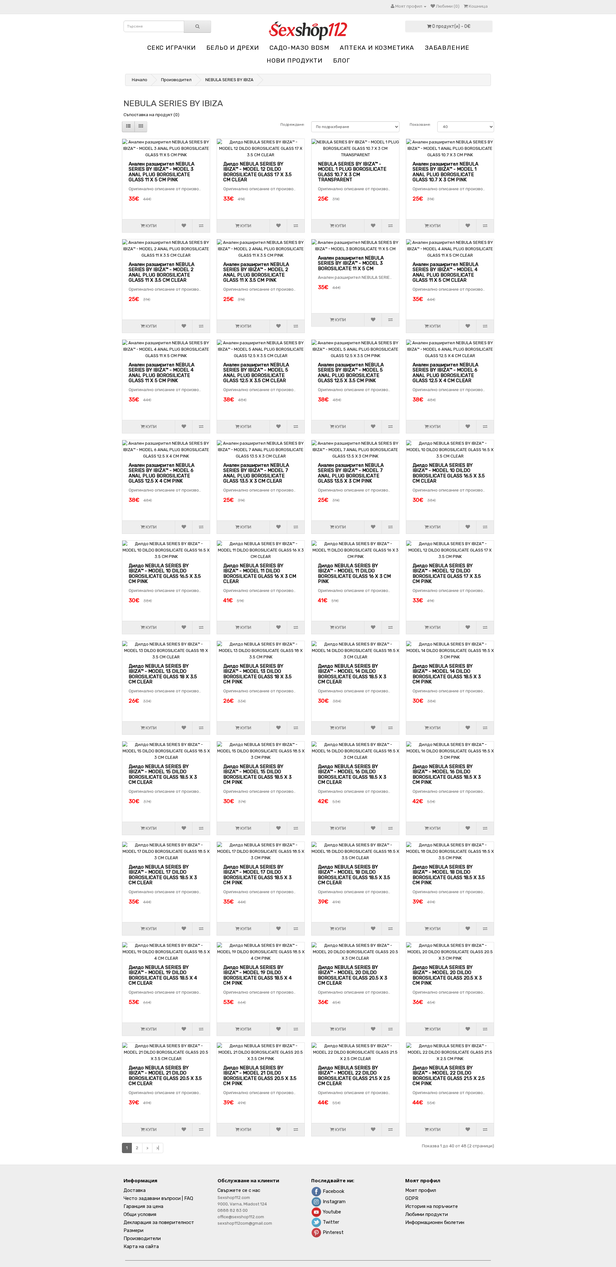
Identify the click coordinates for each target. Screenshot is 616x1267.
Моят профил (420, 1190)
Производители (142, 1238)
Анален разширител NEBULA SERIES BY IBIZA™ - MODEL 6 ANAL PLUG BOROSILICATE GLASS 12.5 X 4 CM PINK (161, 473)
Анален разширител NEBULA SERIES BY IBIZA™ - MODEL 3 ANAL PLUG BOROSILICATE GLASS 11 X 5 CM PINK (161, 172)
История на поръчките (431, 1206)
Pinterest (332, 1232)
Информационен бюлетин (434, 1222)
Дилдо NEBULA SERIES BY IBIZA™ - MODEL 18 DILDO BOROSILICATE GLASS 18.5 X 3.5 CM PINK (449, 875)
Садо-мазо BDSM (299, 47)
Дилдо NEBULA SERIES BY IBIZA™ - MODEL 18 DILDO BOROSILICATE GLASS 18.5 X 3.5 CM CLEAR (354, 875)
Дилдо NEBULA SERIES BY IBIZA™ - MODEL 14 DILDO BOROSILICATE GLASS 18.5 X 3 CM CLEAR (352, 674)
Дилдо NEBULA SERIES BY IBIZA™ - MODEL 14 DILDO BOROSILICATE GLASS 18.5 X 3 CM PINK (447, 674)
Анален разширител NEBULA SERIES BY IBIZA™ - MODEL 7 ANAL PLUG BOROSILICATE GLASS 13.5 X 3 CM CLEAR (256, 473)
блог (341, 60)
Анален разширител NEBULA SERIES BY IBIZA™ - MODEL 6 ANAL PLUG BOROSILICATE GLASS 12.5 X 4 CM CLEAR (445, 373)
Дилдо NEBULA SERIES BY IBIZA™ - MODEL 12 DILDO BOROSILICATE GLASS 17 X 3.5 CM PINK (447, 574)
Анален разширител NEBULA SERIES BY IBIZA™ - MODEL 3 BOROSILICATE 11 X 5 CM (351, 263)
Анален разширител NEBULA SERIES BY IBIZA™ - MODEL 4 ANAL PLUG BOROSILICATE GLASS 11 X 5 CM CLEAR (445, 272)
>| (157, 1147)
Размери (133, 1230)
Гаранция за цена (143, 1206)
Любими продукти (426, 1214)
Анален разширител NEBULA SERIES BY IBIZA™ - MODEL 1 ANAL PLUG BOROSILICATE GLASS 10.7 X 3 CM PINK (445, 172)
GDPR (411, 1198)
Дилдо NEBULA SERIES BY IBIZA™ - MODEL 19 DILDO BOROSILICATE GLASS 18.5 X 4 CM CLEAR (163, 975)
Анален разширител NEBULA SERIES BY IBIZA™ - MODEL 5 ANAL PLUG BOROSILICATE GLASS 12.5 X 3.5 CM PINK (351, 373)
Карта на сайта (141, 1246)
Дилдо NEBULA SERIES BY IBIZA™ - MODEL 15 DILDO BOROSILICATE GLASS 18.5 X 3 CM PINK (257, 774)
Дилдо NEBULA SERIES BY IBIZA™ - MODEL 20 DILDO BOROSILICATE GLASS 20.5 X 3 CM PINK (447, 975)
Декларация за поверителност (159, 1222)
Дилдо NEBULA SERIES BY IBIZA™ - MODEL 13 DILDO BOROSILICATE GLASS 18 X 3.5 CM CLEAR (163, 674)
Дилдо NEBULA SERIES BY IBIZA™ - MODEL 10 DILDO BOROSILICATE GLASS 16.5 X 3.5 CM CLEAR (449, 473)
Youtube (331, 1212)
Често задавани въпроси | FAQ (158, 1198)
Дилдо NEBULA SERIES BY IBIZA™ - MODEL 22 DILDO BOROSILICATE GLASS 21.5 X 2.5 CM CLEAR (354, 1076)
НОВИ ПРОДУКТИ (294, 60)
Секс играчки (171, 47)
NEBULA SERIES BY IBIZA (229, 79)
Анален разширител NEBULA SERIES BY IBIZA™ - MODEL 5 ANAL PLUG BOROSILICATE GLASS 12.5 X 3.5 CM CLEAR (256, 373)
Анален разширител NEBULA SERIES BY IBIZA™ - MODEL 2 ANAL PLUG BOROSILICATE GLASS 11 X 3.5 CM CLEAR (161, 272)
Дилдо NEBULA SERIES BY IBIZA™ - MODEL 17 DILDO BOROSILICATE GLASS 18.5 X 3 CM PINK (257, 875)
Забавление (447, 47)
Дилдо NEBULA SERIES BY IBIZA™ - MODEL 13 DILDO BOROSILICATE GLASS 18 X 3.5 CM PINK (257, 674)
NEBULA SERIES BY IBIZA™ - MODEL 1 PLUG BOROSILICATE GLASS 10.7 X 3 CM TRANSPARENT (352, 172)
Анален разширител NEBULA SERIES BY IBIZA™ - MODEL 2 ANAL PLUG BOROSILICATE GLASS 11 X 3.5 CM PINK (256, 272)
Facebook (332, 1191)
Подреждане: (292, 124)
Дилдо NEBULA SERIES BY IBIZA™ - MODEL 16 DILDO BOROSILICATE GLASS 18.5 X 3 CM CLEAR (352, 774)
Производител (176, 79)
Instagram (333, 1201)
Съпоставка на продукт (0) (151, 114)
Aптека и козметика (377, 47)
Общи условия (140, 1214)
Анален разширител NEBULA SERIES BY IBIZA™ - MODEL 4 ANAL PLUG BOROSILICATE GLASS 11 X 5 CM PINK (161, 373)
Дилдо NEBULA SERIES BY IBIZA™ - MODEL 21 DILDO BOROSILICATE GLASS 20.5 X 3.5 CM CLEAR (165, 1076)
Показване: (420, 124)
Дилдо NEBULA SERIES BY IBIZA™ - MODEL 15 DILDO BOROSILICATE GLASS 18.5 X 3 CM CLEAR (163, 774)
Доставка (135, 1190)
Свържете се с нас (239, 1190)
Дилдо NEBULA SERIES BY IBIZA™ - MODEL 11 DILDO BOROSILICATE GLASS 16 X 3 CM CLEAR (259, 574)
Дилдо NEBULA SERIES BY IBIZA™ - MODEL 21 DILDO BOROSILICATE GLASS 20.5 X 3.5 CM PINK (259, 1076)
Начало (139, 79)
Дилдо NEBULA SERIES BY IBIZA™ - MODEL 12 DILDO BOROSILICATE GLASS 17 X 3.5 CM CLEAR (257, 172)
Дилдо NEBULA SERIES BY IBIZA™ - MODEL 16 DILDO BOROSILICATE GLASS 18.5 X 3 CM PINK (447, 774)
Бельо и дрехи (232, 47)
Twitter (330, 1222)
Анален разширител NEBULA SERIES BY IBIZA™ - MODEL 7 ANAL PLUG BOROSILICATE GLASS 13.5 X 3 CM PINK (351, 473)
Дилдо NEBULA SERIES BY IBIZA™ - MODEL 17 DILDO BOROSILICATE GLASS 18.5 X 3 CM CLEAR (163, 875)
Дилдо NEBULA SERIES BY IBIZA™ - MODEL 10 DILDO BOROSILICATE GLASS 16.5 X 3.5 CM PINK (165, 574)
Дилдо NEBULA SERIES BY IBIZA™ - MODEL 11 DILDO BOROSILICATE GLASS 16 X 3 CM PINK (354, 574)
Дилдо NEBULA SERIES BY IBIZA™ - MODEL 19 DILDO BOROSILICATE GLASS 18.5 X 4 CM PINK (257, 975)
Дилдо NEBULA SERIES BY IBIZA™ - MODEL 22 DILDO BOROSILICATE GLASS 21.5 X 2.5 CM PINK (449, 1076)
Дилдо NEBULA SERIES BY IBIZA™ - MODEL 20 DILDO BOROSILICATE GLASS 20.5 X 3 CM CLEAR (352, 975)
